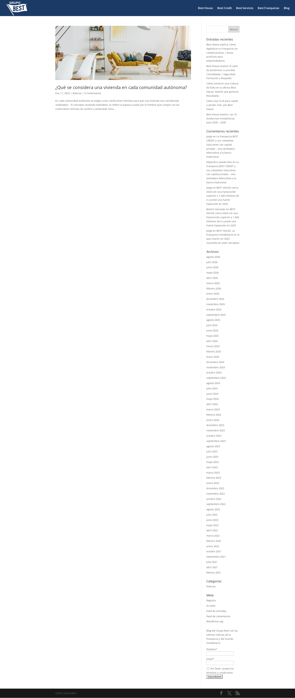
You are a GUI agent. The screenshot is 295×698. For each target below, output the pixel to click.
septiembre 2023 (216, 441)
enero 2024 (212, 420)
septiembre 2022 (216, 504)
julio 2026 (211, 262)
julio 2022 (211, 514)
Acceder (211, 605)
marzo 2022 (213, 535)
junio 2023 (212, 456)
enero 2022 (212, 546)
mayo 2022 (212, 525)
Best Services (244, 8)
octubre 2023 (213, 435)
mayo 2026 (212, 272)
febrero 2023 (213, 477)
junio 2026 (212, 267)
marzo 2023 (213, 472)
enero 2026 (212, 293)
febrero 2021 (213, 572)
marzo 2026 (213, 283)
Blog (287, 8)
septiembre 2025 (216, 314)
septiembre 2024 (216, 377)
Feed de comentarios (218, 616)
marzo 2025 (213, 346)
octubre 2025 (213, 309)
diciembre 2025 (215, 298)
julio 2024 (211, 388)
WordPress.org (214, 621)
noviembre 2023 (215, 430)
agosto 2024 (213, 383)
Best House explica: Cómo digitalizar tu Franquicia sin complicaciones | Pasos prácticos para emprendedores (222, 52)
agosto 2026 (213, 256)
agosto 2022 (213, 509)
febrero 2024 (213, 414)
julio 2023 (211, 451)
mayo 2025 (212, 335)
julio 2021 (211, 562)
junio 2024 (212, 393)
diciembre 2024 (215, 362)
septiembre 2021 (216, 556)
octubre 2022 (213, 499)
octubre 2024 (213, 372)
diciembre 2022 (215, 488)
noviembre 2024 (215, 367)
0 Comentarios (93, 93)
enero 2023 (212, 483)
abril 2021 (212, 567)
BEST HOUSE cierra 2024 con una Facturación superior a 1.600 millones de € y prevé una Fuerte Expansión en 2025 (222, 196)
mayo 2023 (212, 462)
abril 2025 (212, 341)
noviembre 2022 (215, 493)
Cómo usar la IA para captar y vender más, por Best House (222, 105)
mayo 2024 (212, 398)
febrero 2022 (213, 541)
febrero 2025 (213, 351)
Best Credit (224, 8)
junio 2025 (212, 330)
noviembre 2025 (215, 304)
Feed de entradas (216, 611)
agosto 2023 (213, 446)
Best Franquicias (268, 8)
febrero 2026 (213, 288)
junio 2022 (212, 520)
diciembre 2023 (215, 425)
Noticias (77, 93)
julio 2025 (211, 325)
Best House (205, 8)
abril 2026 (212, 277)
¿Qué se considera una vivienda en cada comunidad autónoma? (121, 87)
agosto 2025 (213, 319)
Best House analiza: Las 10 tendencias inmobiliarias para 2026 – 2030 (221, 118)
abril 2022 (212, 530)
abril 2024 (212, 404)
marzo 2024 (213, 409)
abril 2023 (212, 467)
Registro (211, 600)
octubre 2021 (213, 551)
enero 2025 (212, 356)
